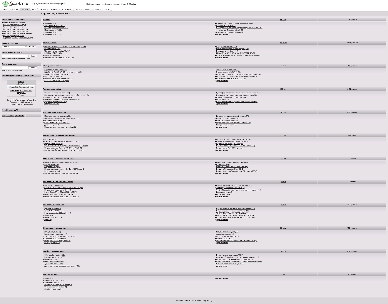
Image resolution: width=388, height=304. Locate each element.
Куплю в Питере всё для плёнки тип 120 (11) (61, 162)
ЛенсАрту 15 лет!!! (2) (52, 32)
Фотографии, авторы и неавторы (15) (58, 78)
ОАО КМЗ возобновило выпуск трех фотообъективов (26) (238, 190)
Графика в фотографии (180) (55, 102)
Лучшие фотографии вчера (13, 27)
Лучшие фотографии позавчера (15, 29)
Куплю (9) (48, 220)
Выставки (53, 9)
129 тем (283, 112)
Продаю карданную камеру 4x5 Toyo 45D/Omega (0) (64, 169)
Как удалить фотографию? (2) (227, 118)
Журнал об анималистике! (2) (227, 70)
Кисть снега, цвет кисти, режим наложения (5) (62, 99)
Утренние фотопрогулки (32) (55, 238)
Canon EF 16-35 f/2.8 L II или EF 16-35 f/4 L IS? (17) (63, 188)
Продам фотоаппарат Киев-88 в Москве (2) (61, 173)
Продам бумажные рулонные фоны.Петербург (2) (235, 209)
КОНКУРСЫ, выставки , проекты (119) (59, 57)
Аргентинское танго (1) (225, 234)
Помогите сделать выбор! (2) (55, 287)
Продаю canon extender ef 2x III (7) (57, 190)
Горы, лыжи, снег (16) (52, 232)
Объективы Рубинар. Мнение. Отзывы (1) (232, 162)
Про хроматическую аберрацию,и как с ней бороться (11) (66, 95)
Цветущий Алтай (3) (52, 243)
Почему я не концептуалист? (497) (229, 255)
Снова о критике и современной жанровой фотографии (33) (239, 261)
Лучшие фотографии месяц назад (16, 31)
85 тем (283, 205)
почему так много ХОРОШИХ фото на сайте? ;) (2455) (65, 46)
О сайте (106, 9)
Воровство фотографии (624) (55, 70)
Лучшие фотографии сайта (13, 36)
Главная (5, 9)
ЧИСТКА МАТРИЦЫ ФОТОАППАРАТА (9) (232, 213)
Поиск (77, 9)
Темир (21, 95)
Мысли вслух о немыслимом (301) (57, 116)
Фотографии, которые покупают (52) (58, 285)
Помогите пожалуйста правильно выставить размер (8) (237, 102)
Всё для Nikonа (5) (51, 165)
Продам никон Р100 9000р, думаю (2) (230, 148)
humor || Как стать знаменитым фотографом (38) (235, 259)
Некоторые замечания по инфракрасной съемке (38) (236, 95)
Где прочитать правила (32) (226, 125)
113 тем (283, 251)
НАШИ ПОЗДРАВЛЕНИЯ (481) (56, 74)
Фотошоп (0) (49, 278)
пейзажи (15, 38)
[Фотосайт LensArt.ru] (34, 7)
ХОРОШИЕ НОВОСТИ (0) (54, 26)
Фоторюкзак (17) (50, 215)
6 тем (283, 274)
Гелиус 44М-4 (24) (223, 165)
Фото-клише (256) (223, 99)
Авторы (43, 9)
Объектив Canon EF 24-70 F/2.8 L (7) (58, 194)
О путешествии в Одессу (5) (227, 232)
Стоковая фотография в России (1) (230, 32)
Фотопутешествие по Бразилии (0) (57, 241)
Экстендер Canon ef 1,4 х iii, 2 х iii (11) (230, 188)
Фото (34, 9)
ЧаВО (96, 9)
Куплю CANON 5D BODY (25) (55, 217)
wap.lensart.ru (107, 4)
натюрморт (23, 38)
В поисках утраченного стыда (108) (230, 264)
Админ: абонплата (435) (53, 264)
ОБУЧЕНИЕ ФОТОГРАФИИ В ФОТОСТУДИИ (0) (235, 215)
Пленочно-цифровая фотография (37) (231, 97)
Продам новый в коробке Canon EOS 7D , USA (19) (64, 150)
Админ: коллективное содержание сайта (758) (62, 266)
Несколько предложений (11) (227, 120)
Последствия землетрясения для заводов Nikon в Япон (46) (239, 28)
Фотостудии (66, 9)
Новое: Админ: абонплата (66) (56, 28)
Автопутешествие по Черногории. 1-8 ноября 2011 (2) (237, 241)
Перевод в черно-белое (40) (227, 51)
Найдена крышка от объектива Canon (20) (232, 211)
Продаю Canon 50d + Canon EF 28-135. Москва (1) (235, 146)
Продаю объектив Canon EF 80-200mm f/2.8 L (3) (63, 148)
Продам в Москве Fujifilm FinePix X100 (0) (232, 141)
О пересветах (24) (51, 104)
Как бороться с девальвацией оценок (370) (232, 116)
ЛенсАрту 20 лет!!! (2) (52, 23)
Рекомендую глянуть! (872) (54, 257)
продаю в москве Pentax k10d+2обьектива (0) (233, 139)
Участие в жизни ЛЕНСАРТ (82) (228, 72)
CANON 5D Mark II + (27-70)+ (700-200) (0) (60, 141)
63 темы (283, 19)
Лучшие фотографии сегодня (14, 25)
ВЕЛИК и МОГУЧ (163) (53, 53)
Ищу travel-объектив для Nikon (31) (229, 144)
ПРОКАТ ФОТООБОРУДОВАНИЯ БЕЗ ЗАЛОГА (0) (235, 217)
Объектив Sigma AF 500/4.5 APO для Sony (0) (61, 196)
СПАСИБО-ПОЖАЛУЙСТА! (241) (57, 122)
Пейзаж (21, 82)
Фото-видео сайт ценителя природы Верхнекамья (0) (236, 76)
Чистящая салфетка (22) (54, 185)
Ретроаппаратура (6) (52, 167)
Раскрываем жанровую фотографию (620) (232, 49)
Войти (87, 9)
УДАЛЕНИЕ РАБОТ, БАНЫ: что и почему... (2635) (63, 72)
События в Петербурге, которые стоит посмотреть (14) (237, 257)
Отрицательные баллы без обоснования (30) (233, 122)
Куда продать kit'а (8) (224, 192)
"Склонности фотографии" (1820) (57, 51)
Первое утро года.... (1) (225, 238)
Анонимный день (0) (52, 282)
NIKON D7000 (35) (51, 139)
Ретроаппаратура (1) (52, 171)
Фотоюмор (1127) (51, 259)
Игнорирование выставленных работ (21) (60, 127)
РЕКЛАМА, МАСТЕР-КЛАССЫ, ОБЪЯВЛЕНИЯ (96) (235, 53)
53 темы (283, 228)
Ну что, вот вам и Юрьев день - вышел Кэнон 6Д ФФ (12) (66, 146)
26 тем (283, 158)
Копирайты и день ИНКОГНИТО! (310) (231, 78)
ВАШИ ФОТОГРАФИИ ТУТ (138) (56, 81)
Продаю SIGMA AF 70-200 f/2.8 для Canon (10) (234, 185)
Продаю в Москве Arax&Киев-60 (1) (230, 169)
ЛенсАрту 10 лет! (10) (52, 34)
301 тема (283, 43)
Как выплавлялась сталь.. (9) (55, 234)
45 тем (283, 66)
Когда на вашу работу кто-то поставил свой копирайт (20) (238, 74)
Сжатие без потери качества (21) (57, 93)
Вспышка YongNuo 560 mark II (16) (57, 213)
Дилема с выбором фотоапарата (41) (58, 97)
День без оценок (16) (52, 125)
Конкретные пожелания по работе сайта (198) (62, 118)
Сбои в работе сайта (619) (54, 255)
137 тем (283, 89)
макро (30, 38)
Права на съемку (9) (52, 55)
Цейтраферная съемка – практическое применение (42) (238, 93)
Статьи (15, 9)
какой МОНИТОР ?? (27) (54, 211)
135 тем (283, 135)
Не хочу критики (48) (52, 49)
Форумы (25, 9)
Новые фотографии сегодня (14, 22)
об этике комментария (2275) (55, 120)
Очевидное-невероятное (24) (55, 261)
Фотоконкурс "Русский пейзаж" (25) (230, 30)
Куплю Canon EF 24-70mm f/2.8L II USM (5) (60, 192)
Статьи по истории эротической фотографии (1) (234, 23)
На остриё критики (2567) (54, 76)
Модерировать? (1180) (53, 30)
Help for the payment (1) (53, 289)
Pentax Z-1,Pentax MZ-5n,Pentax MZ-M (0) (232, 167)
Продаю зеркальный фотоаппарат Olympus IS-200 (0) (237, 171)
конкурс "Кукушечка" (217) (226, 46)
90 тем (283, 182)
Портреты (7, 38)
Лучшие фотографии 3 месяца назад (17, 33)
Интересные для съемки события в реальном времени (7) (238, 55)
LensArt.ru (22, 84)
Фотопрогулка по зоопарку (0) (227, 236)
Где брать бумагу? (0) (52, 209)
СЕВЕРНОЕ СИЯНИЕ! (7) (226, 26)
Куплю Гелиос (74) (223, 194)
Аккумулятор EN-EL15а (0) (54, 280)
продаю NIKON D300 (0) (53, 144)
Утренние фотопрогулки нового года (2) (59, 236)
